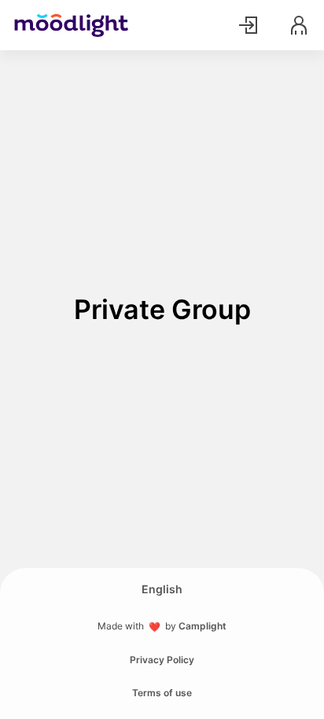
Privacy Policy (162, 660)
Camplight (202, 626)
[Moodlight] (71, 25)
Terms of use (162, 693)
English (162, 589)
